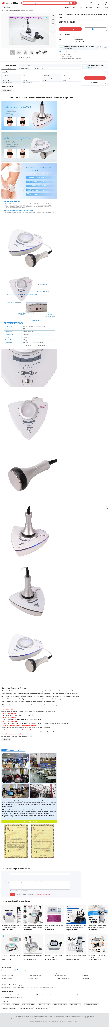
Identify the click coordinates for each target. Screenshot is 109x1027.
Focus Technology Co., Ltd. (44, 1021)
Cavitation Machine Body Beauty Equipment (73, 994)
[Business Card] (105, 71)
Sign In (61, 58)
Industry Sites (64, 1016)
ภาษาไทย (79, 1018)
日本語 (70, 1018)
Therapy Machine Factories (44, 1004)
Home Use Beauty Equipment (61, 978)
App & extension (89, 7)
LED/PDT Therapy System (34, 975)
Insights (92, 1016)
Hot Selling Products (6, 973)
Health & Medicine (9, 10)
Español (24, 1018)
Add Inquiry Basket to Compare (29, 58)
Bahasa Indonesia (95, 1018)
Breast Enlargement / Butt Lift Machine (90, 973)
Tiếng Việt (88, 1018)
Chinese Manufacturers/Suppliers (37, 1016)
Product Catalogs (22, 970)
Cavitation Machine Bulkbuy (42, 1008)
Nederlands (57, 1018)
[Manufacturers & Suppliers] (9, 3)
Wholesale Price (56, 1016)
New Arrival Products (33, 973)
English (19, 1018)
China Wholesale (48, 1016)
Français (35, 1018)
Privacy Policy (76, 1021)
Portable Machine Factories (28, 1004)
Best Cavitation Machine (75, 1004)
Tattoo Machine (84, 975)
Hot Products (18, 1016)
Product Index (80, 1016)
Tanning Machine (85, 978)
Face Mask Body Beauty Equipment (51, 994)
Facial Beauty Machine (6, 975)
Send (13, 894)
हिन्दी (74, 1018)
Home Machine (6, 1004)
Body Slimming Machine (59, 973)
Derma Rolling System (33, 978)
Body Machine (16, 1004)
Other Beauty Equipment (34, 994)
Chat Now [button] (96, 29)
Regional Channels (72, 1016)
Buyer (73, 7)
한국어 (66, 1018)
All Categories (6, 7)
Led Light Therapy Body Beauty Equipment (12, 997)
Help (81, 7)
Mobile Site (86, 1016)
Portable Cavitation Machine (9, 1008)
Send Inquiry (70, 29)
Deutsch (51, 1018)
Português (30, 1018)
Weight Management (21, 994)
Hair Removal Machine (59, 975)
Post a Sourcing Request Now (42, 894)
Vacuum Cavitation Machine (60, 1004)
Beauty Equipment (18, 10)
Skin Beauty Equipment (8, 994)
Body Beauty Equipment (28, 10)
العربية (62, 1018)
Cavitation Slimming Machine (90, 1004)
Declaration (70, 1021)
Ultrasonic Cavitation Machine (26, 1008)
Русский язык (41, 1018)
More (2, 1011)
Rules (106, 7)
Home (2, 10)
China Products (25, 1016)
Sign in (106, 4)
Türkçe (83, 1018)
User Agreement (63, 1021)
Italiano (47, 1018)
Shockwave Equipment (6, 978)
